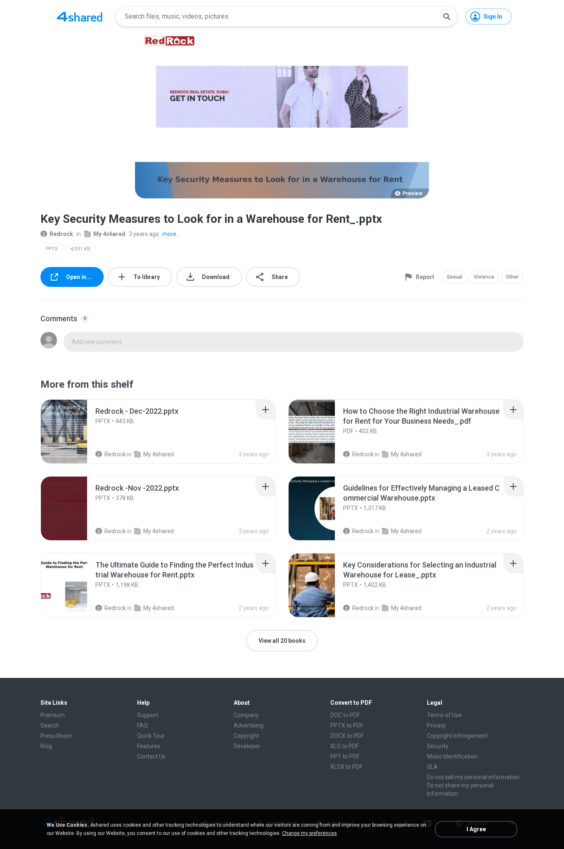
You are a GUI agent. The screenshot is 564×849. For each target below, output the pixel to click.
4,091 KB (80, 249)
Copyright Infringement (457, 735)
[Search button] (447, 16)
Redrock (61, 234)
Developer (247, 746)
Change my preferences (309, 833)
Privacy (436, 725)
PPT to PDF (345, 756)
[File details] (73, 431)
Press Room (56, 735)
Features (148, 746)
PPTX (52, 249)
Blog (46, 746)
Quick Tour (151, 735)
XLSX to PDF (346, 766)
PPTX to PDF (346, 725)
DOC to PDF (345, 715)
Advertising (248, 725)
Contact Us (151, 756)
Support (147, 715)
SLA (432, 766)
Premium (52, 715)
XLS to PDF (344, 746)
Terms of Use (444, 715)
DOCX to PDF (347, 735)
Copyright (246, 735)
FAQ (142, 725)
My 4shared (109, 234)
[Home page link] (79, 16)
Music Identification (452, 756)
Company (246, 715)
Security (437, 746)
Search (49, 725)
